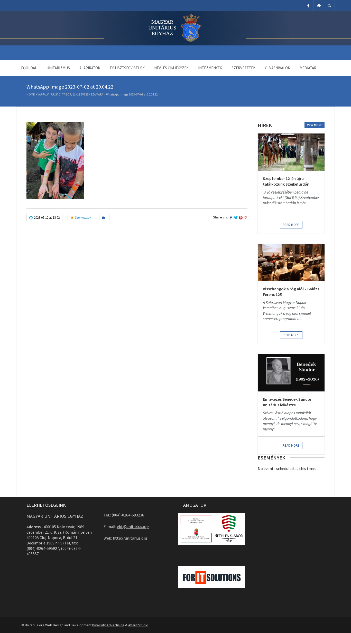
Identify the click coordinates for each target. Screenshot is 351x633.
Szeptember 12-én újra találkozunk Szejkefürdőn (286, 181)
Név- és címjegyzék (171, 67)
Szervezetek (243, 67)
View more (314, 125)
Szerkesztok (83, 217)
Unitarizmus (58, 67)
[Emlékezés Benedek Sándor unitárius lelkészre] (291, 372)
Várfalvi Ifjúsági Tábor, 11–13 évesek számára (70, 94)
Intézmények (210, 67)
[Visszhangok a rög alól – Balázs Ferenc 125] (291, 262)
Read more (291, 225)
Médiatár (308, 67)
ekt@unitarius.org (133, 526)
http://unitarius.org (130, 538)
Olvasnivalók (277, 67)
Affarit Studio (138, 625)
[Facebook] (308, 5)
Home (30, 94)
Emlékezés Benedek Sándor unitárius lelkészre (287, 402)
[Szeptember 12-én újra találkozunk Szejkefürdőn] (291, 152)
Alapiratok (89, 67)
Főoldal (29, 67)
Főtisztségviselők (127, 67)
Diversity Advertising (108, 625)
